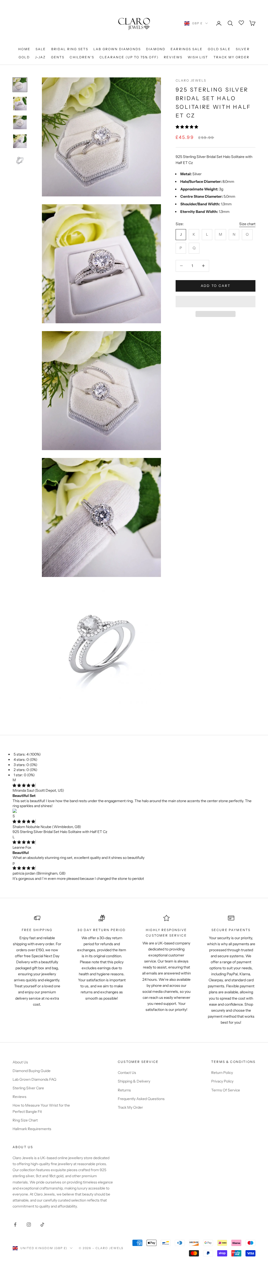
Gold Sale (219, 49)
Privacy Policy (222, 1081)
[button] (187, 126)
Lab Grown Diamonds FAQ (34, 1079)
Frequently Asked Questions (141, 1098)
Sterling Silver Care (28, 1088)
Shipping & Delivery (134, 1081)
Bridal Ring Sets (69, 49)
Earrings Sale (187, 49)
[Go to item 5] (20, 160)
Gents (58, 57)
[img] (24, 785)
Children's (82, 57)
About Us (20, 1062)
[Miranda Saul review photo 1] (134, 811)
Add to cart (216, 286)
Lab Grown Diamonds (117, 49)
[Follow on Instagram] (28, 1224)
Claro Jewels (191, 80)
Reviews (173, 57)
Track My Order (231, 57)
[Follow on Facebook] (15, 1224)
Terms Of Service (225, 1090)
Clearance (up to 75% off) (129, 57)
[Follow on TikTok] (42, 1224)
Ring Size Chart (25, 1120)
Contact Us (127, 1072)
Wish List (198, 57)
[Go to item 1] (20, 84)
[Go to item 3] (20, 122)
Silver (243, 49)
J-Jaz (40, 57)
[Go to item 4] (20, 141)
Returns (124, 1090)
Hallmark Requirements (32, 1128)
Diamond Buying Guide (32, 1070)
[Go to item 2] (20, 103)
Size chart (247, 224)
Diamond (155, 49)
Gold (24, 57)
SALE (41, 49)
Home (24, 49)
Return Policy (222, 1072)
